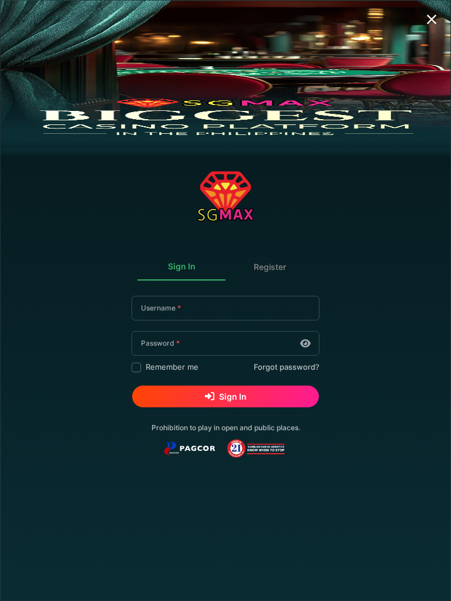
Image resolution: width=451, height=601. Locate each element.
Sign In (182, 266)
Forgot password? (286, 367)
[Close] (431, 19)
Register (270, 267)
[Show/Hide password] (305, 343)
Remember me (172, 367)
